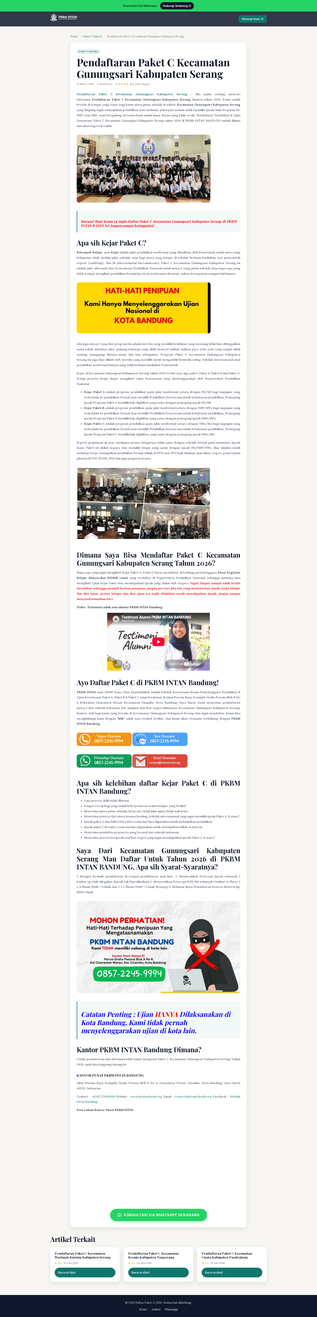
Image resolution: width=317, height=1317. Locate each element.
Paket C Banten (92, 36)
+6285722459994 (103, 1096)
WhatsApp (171, 1309)
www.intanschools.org (146, 1096)
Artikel (156, 1309)
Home (74, 36)
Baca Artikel (67, 1272)
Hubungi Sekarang (176, 5)
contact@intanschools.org (193, 1096)
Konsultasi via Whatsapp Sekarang (162, 1215)
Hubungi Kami (251, 18)
